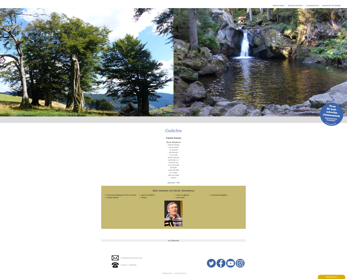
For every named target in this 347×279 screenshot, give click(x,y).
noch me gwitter (182, 195)
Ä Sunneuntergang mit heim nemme (121, 195)
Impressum (167, 273)
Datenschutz (180, 273)
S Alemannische (312, 5)
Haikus (144, 197)
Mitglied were (331, 277)
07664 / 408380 (128, 264)
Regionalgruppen (295, 5)
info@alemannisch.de (131, 257)
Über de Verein (278, 5)
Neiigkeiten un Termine (331, 5)
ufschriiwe (180, 197)
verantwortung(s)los (219, 195)
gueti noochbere (148, 195)
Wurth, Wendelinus (173, 142)
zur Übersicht (173, 240)
